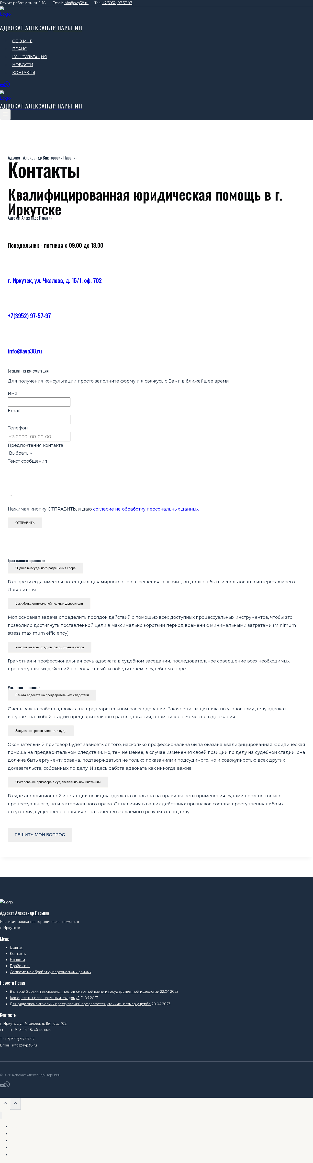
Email (14, 410)
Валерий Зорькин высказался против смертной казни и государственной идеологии (84, 991)
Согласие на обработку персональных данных (50, 972)
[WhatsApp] (7, 86)
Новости (17, 960)
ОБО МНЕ (22, 41)
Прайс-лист (20, 966)
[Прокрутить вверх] (5, 1104)
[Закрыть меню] (1, 1115)
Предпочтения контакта (35, 445)
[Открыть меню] (5, 114)
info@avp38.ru (76, 3)
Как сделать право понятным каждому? (44, 998)
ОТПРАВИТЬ (25, 523)
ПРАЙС (19, 49)
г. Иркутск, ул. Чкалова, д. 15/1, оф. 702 (55, 280)
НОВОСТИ (22, 65)
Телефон (18, 428)
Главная (16, 947)
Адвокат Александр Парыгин (24, 913)
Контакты (18, 953)
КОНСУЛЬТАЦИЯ (29, 56)
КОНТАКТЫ (23, 72)
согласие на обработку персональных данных (146, 509)
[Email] (2, 86)
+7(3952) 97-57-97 (117, 3)
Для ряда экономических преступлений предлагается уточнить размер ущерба (80, 1004)
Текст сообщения (27, 461)
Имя (12, 393)
